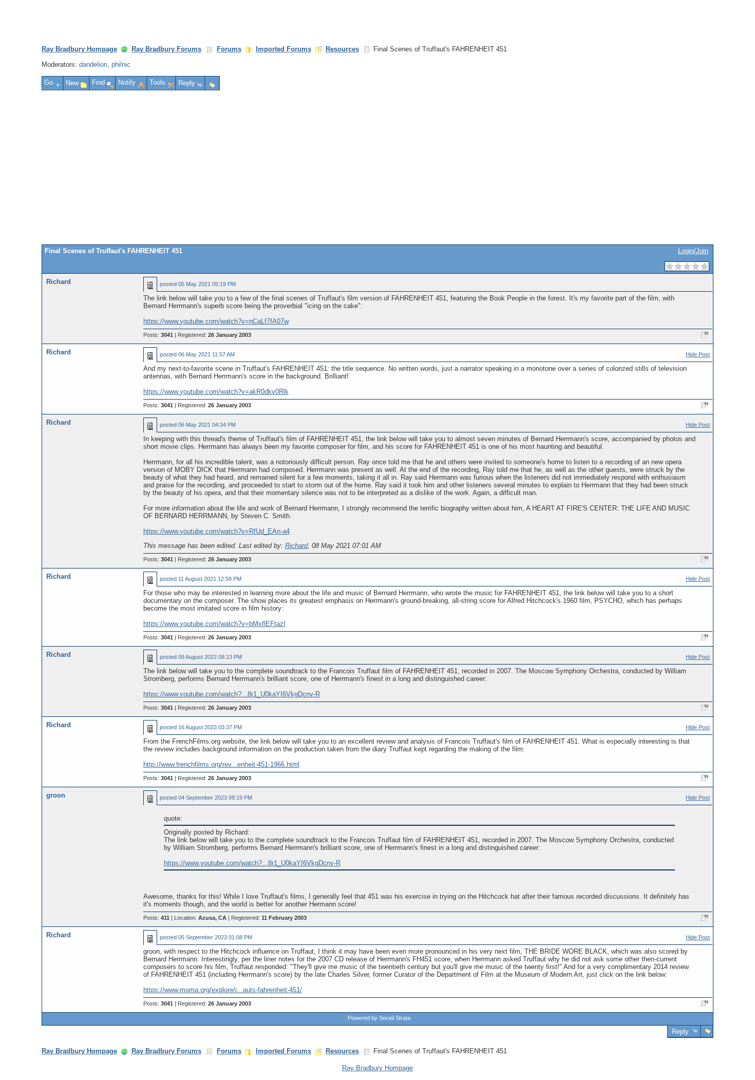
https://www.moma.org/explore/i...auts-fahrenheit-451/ (222, 990)
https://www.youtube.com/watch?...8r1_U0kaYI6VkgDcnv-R (231, 694)
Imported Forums (283, 49)
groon (55, 795)
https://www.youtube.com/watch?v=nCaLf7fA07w (216, 321)
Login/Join (693, 251)
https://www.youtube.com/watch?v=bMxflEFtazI (214, 624)
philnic (120, 64)
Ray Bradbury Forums (166, 49)
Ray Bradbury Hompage (79, 49)
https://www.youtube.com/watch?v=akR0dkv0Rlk (216, 391)
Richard (58, 282)
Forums (229, 49)
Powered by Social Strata (379, 1018)
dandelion (93, 64)
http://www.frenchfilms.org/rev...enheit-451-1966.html (221, 764)
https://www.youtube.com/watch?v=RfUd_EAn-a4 (216, 531)
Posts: (158, 335)
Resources (342, 49)
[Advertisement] (377, 167)
